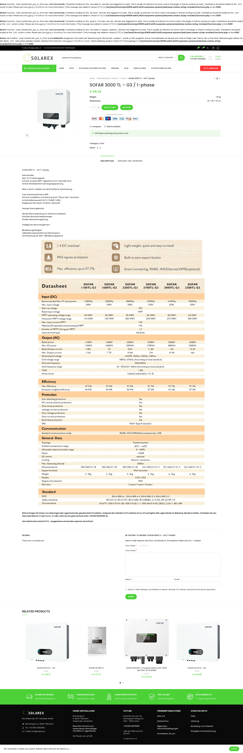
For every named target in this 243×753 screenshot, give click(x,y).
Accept (234, 749)
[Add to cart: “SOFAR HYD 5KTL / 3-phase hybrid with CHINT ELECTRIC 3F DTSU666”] (169, 627)
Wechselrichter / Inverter (108, 78)
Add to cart (110, 107)
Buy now (126, 107)
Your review (131, 550)
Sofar (123, 78)
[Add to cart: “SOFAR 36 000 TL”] (118, 627)
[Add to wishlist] (68, 622)
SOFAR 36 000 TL (96, 668)
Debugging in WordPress (34, 7)
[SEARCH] (181, 58)
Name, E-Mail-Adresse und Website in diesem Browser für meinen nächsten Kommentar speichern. (172, 589)
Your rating (131, 546)
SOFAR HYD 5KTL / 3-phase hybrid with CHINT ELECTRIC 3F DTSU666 (146, 669)
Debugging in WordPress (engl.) (76, 41)
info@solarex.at (46, 516)
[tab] (107, 160)
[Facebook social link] (213, 48)
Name (128, 579)
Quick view (68, 633)
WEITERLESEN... (70, 48)
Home (92, 78)
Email (177, 579)
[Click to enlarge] (27, 135)
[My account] (208, 47)
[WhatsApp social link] (218, 48)
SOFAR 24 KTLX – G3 (197, 668)
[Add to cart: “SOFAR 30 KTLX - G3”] (68, 627)
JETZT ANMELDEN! (210, 68)
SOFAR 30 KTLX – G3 (46, 668)
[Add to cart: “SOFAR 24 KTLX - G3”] (219, 627)
